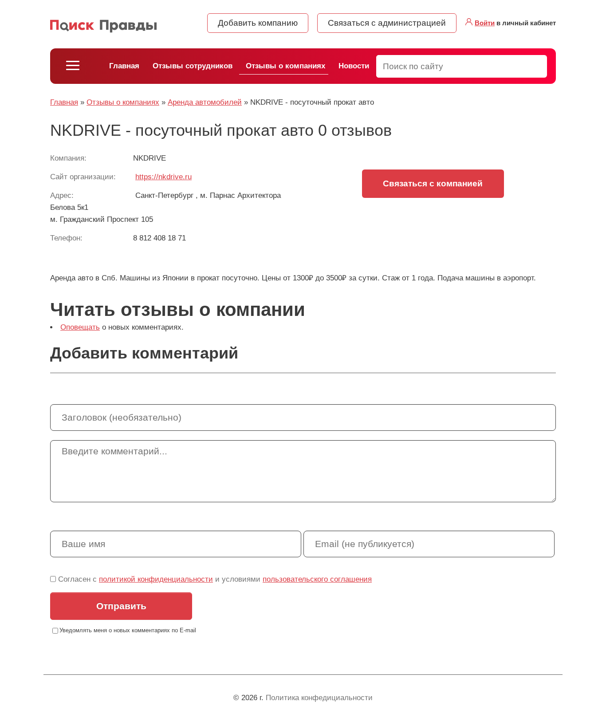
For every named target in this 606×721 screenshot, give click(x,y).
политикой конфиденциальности (156, 579)
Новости (353, 66)
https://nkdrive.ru (163, 177)
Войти (485, 23)
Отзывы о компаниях (285, 66)
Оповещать (80, 327)
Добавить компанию (258, 23)
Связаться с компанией (433, 183)
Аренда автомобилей (205, 102)
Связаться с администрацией (387, 23)
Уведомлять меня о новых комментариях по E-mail (127, 630)
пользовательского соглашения (317, 579)
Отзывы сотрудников (192, 66)
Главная (124, 66)
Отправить (121, 606)
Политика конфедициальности (319, 697)
